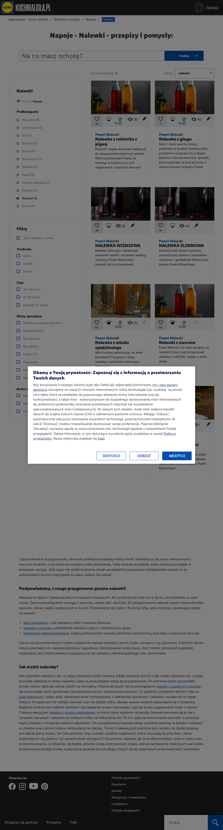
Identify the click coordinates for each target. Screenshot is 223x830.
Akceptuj (177, 456)
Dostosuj (111, 456)
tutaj (101, 438)
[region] (111, 415)
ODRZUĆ (144, 456)
